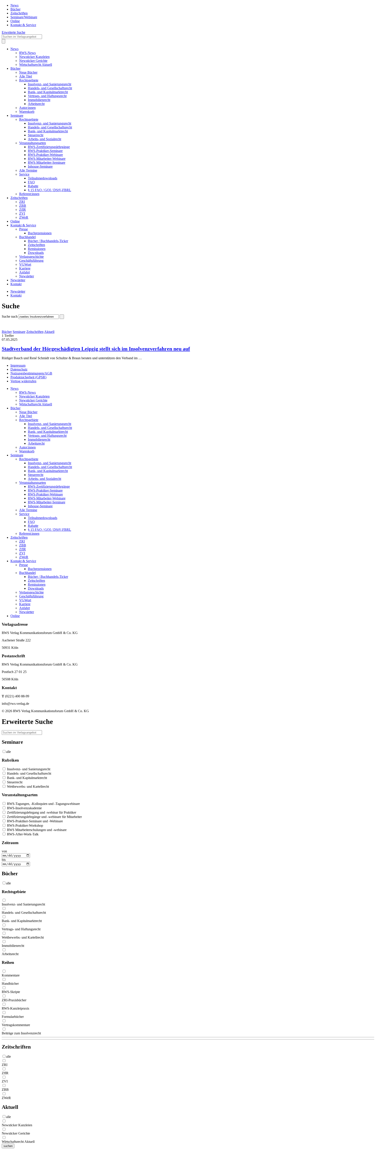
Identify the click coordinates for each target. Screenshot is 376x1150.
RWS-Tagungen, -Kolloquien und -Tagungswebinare (43, 804)
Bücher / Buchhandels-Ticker (48, 241)
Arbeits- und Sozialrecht (44, 139)
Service (24, 174)
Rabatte (33, 186)
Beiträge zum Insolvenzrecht (21, 1033)
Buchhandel (27, 237)
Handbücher (10, 983)
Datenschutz (18, 369)
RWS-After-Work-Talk (22, 834)
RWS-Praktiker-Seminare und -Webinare (34, 821)
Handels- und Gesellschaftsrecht (50, 88)
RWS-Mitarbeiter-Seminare (46, 162)
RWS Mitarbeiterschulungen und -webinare (36, 830)
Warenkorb (26, 111)
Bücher (15, 9)
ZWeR (23, 217)
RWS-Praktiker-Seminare (45, 151)
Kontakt (16, 284)
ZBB (22, 205)
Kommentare (11, 975)
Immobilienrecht (39, 100)
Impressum (17, 365)
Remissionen (36, 249)
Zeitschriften (19, 13)
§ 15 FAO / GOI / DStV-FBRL (49, 190)
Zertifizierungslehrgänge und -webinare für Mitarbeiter (44, 817)
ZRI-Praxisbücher (14, 1000)
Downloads (36, 253)
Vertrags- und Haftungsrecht (47, 96)
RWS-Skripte (11, 992)
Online (15, 21)
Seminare (16, 115)
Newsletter (26, 276)
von (4, 851)
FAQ (31, 182)
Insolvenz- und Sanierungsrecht (49, 84)
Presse (23, 229)
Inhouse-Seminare (40, 166)
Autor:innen (27, 108)
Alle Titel (25, 76)
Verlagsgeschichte (31, 256)
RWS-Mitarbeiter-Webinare (46, 158)
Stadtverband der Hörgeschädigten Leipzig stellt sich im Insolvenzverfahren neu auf (96, 349)
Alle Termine (28, 170)
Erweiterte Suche (13, 32)
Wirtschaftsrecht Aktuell (35, 64)
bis (4, 860)
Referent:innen (29, 194)
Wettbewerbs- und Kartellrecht (27, 786)
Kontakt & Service (23, 25)
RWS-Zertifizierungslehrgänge (49, 147)
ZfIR (22, 209)
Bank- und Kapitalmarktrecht (48, 92)
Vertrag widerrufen (23, 381)
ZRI (22, 202)
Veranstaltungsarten (32, 143)
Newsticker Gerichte (33, 60)
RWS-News (27, 53)
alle (8, 752)
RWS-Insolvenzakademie (24, 808)
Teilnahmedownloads (42, 178)
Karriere (24, 268)
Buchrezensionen (40, 233)
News (14, 5)
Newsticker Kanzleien (34, 57)
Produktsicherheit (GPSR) (28, 377)
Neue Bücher (28, 72)
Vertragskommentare (16, 1025)
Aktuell (49, 332)
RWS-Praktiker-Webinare (45, 155)
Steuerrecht (35, 135)
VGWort (25, 264)
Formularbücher (13, 1016)
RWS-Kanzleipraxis (15, 1008)
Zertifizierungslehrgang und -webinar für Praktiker (41, 812)
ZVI (22, 213)
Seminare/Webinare (23, 17)
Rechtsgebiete (28, 80)
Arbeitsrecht (36, 104)
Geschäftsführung (31, 260)
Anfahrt (24, 272)
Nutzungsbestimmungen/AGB (31, 373)
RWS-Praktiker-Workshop (24, 825)
